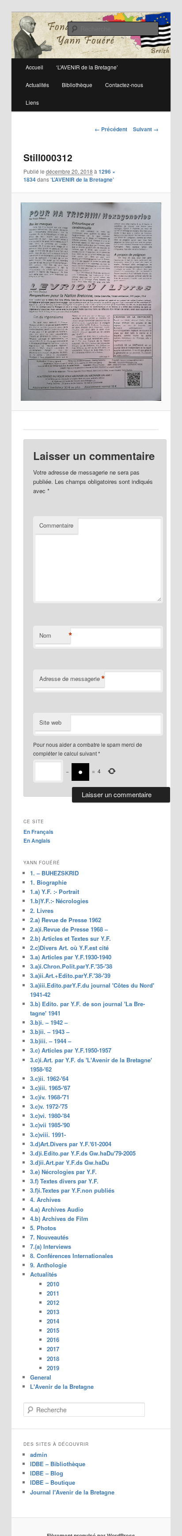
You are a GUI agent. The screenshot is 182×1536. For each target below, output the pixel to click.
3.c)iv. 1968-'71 (49, 1097)
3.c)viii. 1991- (48, 1134)
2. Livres (41, 910)
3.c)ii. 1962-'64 (49, 1078)
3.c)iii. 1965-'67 (50, 1088)
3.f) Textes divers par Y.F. (64, 1181)
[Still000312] (91, 301)
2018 (53, 1358)
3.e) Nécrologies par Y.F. (63, 1171)
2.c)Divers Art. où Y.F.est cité (69, 947)
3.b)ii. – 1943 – (49, 1031)
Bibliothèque (77, 84)
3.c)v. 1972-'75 (49, 1106)
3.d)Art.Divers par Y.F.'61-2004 (70, 1144)
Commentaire (56, 525)
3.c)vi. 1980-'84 (50, 1115)
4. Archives (45, 1199)
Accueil (34, 67)
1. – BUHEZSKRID (54, 873)
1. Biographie (48, 882)
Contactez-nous (124, 84)
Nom (54, 635)
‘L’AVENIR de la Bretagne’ (82, 179)
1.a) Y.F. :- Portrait (54, 891)
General (40, 1377)
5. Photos (43, 1228)
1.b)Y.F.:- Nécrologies (59, 901)
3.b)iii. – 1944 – (50, 1041)
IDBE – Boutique (52, 1482)
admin (38, 1454)
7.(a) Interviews (50, 1246)
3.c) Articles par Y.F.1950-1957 (70, 1050)
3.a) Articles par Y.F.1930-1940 (70, 957)
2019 (53, 1368)
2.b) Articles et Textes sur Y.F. (70, 938)
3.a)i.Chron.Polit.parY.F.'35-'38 (71, 966)
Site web (50, 722)
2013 (53, 1312)
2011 (53, 1293)
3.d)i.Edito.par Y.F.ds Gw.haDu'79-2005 (83, 1153)
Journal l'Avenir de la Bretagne (72, 1492)
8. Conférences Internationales (71, 1255)
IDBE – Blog (46, 1473)
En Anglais (36, 840)
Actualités (37, 84)
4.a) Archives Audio (56, 1209)
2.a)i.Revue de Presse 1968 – (69, 929)
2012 (53, 1302)
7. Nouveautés (49, 1237)
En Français (38, 832)
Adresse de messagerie (71, 679)
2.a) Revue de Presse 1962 (65, 920)
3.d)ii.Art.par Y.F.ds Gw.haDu (69, 1162)
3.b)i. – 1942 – (49, 1022)
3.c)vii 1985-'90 (50, 1125)
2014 (53, 1321)
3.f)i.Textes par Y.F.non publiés (72, 1190)
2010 (53, 1284)
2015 (53, 1330)
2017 (53, 1349)
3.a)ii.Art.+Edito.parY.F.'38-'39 (70, 975)
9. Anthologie (48, 1265)
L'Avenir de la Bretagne (62, 1386)
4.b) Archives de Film (59, 1218)
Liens (32, 102)
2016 (53, 1339)
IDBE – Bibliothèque (57, 1464)
